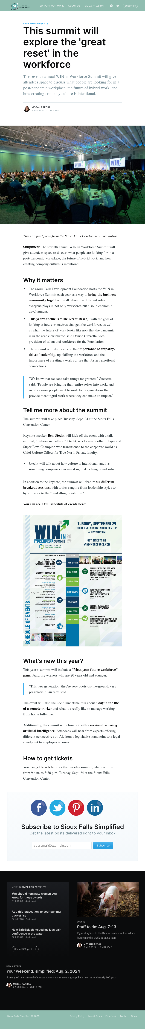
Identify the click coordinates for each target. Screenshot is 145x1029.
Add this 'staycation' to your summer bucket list (36, 913)
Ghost (134, 1016)
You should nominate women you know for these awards (34, 895)
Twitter (123, 1016)
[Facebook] (111, 6)
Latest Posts (95, 1016)
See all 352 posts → (25, 949)
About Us (74, 5)
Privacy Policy (77, 1016)
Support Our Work (52, 5)
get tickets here (46, 767)
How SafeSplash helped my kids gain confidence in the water (36, 931)
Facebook (110, 1016)
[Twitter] (117, 6)
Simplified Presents (35, 23)
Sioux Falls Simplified (18, 1016)
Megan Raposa (41, 107)
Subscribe (130, 5)
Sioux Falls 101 (94, 5)
